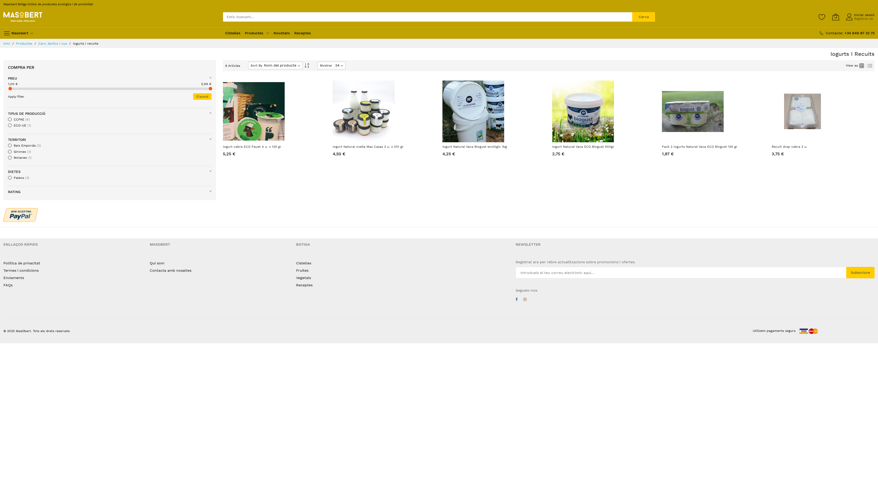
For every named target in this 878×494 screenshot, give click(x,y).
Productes (24, 43)
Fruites (302, 270)
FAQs (8, 285)
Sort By (256, 65)
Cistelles (303, 263)
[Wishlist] (822, 17)
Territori (17, 140)
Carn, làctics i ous (53, 43)
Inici (7, 43)
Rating (14, 192)
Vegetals (303, 278)
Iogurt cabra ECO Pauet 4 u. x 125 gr (252, 146)
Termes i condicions (21, 270)
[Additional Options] (20, 214)
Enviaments (13, 278)
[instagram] (525, 300)
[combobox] (427, 17)
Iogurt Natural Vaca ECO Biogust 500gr (583, 146)
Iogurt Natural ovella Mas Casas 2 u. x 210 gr (368, 146)
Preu (12, 78)
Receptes (304, 285)
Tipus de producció (26, 114)
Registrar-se (863, 18)
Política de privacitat (21, 263)
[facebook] (517, 300)
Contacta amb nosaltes (170, 270)
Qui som (157, 263)
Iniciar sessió (864, 15)
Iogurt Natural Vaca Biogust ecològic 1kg (474, 146)
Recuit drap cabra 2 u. (789, 146)
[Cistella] (835, 17)
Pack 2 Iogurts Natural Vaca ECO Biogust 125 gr (699, 146)
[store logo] (22, 17)
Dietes (14, 172)
